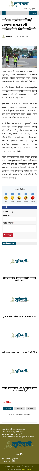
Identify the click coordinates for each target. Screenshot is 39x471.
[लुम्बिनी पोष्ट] (4, 36)
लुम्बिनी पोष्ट (9, 36)
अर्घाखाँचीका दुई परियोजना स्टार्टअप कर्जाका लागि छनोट (19, 279)
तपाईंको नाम (7, 216)
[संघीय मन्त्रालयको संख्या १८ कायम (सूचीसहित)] (19, 335)
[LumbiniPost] (19, 4)
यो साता (19, 408)
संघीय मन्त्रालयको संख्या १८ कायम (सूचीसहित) (19, 352)
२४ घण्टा (8, 408)
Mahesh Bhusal (26, 469)
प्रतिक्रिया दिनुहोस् (8, 235)
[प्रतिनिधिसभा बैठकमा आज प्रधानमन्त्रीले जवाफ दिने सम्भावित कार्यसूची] (19, 371)
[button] (33, 13)
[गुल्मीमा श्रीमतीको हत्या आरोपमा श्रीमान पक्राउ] (19, 299)
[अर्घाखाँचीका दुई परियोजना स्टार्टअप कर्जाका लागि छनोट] (19, 261)
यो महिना (30, 408)
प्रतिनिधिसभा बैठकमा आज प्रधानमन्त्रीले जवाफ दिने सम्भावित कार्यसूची (19, 389)
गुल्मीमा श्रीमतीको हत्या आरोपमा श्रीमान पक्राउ (19, 316)
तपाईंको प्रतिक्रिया (8, 223)
